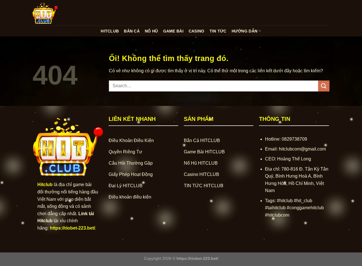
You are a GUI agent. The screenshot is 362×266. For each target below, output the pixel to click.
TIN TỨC (218, 31)
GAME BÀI (173, 31)
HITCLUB (110, 31)
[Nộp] (323, 85)
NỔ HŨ (151, 31)
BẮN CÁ (132, 31)
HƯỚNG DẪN (245, 31)
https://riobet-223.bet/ (72, 228)
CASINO (196, 31)
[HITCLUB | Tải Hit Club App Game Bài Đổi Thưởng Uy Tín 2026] (61, 12)
